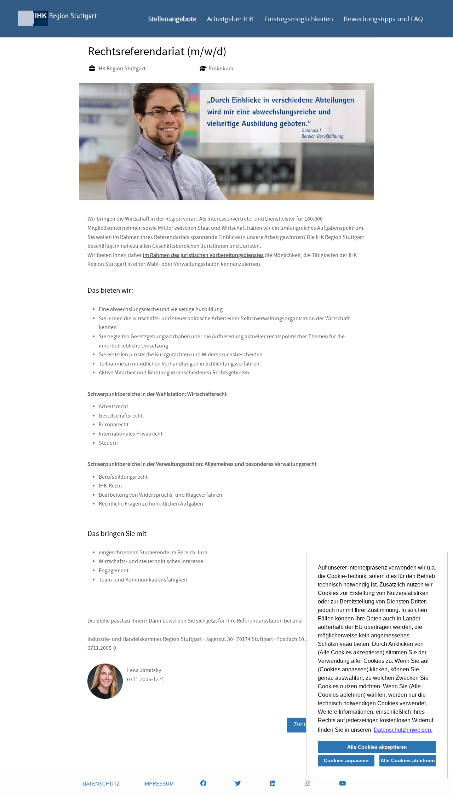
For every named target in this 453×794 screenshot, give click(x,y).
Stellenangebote (172, 18)
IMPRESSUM (158, 784)
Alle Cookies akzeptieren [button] (377, 747)
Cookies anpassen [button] (346, 760)
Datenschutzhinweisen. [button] (403, 730)
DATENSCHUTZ (101, 784)
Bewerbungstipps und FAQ (383, 18)
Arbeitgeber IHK (230, 18)
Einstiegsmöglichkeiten (298, 18)
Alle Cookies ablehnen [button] (407, 760)
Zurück (302, 725)
